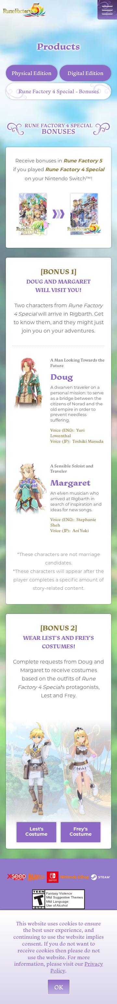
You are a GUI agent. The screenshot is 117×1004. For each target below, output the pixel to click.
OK (58, 987)
